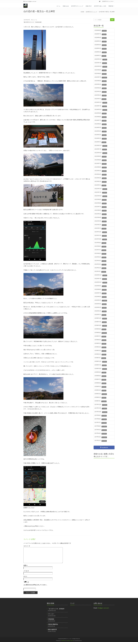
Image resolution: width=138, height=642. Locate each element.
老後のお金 (66, 6)
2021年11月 (100, 235)
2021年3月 (100, 264)
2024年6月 (100, 124)
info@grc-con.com (32, 1)
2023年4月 (100, 174)
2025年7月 (100, 77)
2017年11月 (100, 408)
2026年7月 (100, 34)
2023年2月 (100, 182)
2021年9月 (100, 243)
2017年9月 (100, 415)
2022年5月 (100, 214)
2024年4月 (100, 131)
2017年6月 (100, 426)
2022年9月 (100, 200)
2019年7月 (100, 336)
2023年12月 (100, 146)
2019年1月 (99, 358)
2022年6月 (100, 210)
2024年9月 (100, 113)
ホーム (58, 6)
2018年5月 (100, 387)
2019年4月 (100, 347)
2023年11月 (100, 149)
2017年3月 (100, 437)
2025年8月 (100, 74)
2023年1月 (100, 185)
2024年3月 (100, 135)
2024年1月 (100, 142)
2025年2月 (100, 95)
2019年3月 (100, 351)
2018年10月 (100, 369)
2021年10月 (100, 239)
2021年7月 (100, 250)
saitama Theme (70, 640)
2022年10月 (100, 196)
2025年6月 (100, 81)
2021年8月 (100, 246)
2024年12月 (100, 102)
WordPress (63, 640)
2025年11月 (100, 63)
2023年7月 (100, 164)
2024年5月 (100, 128)
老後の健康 (39, 22)
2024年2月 (100, 138)
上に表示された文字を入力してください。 (35, 585)
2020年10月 (100, 282)
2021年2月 (100, 268)
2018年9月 (100, 372)
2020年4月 (100, 304)
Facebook (104, 447)
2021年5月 (100, 257)
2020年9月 (100, 286)
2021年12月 (100, 232)
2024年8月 (100, 117)
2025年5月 (100, 84)
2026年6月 (100, 38)
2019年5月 (100, 343)
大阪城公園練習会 (53, 624)
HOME (82, 11)
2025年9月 (100, 70)
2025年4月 (100, 88)
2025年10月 (100, 66)
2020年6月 (100, 297)
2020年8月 (100, 289)
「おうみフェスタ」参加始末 (56, 608)
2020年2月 (100, 311)
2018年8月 (100, 376)
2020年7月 (100, 293)
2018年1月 (100, 401)
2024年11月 (100, 106)
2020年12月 (100, 275)
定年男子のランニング (77, 6)
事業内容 (111, 6)
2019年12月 (100, 318)
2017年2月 (100, 441)
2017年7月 (100, 423)
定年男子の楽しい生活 (100, 6)
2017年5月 (100, 430)
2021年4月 (100, 261)
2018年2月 (100, 397)
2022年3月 (100, 221)
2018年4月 (100, 390)
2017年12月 (100, 405)
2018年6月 (100, 383)
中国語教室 (51, 619)
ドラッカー (51, 614)
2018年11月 (100, 365)
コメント (26, 546)
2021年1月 (99, 271)
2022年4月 (100, 218)
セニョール (34, 19)
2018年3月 (100, 394)
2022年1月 (100, 228)
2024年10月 (100, 110)
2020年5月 (100, 300)
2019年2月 (100, 354)
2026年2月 (100, 52)
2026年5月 (100, 41)
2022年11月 (100, 192)
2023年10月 (100, 153)
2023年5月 (100, 171)
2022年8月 (100, 203)
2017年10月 (100, 412)
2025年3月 (100, 92)
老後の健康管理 (52, 629)
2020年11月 (100, 279)
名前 (25, 565)
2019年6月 (100, 340)
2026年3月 (100, 48)
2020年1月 (100, 315)
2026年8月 (100, 30)
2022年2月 (100, 225)
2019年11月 (100, 322)
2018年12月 (100, 361)
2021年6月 (100, 253)
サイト (25, 576)
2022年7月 (100, 207)
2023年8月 (100, 160)
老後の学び (89, 6)
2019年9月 (100, 329)
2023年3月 (100, 178)
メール (26, 571)
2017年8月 (100, 419)
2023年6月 (100, 167)
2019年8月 (100, 333)
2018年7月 (100, 379)
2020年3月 (100, 307)
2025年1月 (100, 99)
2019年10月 (100, 325)
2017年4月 (100, 433)
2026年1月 (100, 56)
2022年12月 (100, 189)
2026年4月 (100, 45)
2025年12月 (100, 59)
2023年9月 (100, 156)
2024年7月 (100, 120)
